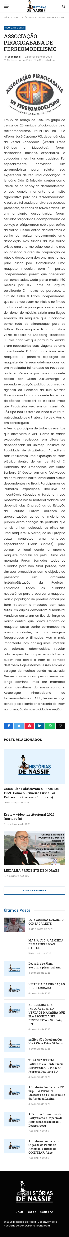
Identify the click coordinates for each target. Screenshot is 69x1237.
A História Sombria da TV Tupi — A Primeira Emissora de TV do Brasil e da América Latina (46, 1092)
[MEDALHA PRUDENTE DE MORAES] (34, 848)
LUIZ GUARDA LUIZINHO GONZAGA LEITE (45, 921)
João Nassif (14, 56)
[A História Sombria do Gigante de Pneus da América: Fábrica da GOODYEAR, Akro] (14, 1146)
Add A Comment (34, 890)
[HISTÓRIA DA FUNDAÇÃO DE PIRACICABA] (14, 989)
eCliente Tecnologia (37, 1225)
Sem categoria (14, 27)
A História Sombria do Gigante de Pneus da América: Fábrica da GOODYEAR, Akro (43, 1146)
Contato (46, 1212)
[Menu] (6, 6)
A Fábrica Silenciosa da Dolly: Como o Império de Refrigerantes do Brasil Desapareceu (45, 1119)
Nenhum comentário (19, 60)
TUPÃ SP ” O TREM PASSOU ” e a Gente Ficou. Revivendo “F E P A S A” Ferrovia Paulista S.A (46, 1065)
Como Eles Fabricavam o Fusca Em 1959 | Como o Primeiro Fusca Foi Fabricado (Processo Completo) (31, 793)
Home (19, 1212)
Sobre (31, 1212)
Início (7, 17)
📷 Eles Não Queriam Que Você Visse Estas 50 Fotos (45, 1041)
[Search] (63, 6)
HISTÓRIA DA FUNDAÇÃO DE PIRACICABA (46, 986)
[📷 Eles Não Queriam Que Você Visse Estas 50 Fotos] (14, 1044)
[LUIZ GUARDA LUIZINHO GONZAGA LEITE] (14, 925)
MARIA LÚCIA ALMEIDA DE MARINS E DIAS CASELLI (45, 944)
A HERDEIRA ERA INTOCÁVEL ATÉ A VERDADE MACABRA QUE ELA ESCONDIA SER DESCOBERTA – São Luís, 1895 (46, 1014)
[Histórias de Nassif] (36, 6)
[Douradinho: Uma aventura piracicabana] (14, 968)
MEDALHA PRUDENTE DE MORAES (31, 870)
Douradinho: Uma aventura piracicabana (44, 965)
